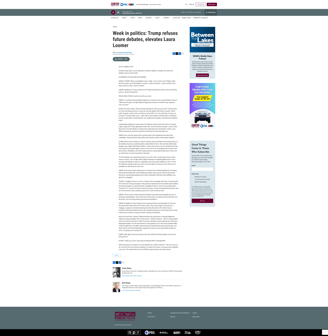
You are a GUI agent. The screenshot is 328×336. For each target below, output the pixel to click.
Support (149, 17)
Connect (166, 17)
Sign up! (202, 201)
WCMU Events (186, 17)
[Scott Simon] (116, 272)
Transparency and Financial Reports (179, 313)
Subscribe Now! (202, 75)
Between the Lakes (200, 177)
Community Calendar (200, 17)
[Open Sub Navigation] (119, 17)
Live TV (201, 4)
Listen (132, 17)
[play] (113, 12)
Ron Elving (129, 52)
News (140, 17)
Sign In (191, 4)
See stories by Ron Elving (131, 290)
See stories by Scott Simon (131, 276)
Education (176, 17)
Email (193, 165)
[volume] (118, 12)
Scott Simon (121, 52)
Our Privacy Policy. (199, 196)
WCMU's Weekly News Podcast (202, 57)
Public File (172, 316)
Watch (124, 17)
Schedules (114, 17)
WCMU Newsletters (201, 182)
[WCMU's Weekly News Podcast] (202, 39)
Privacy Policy (151, 316)
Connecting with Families (202, 179)
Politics (115, 27)
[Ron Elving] (116, 287)
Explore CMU (196, 316)
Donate (212, 4)
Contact (150, 313)
